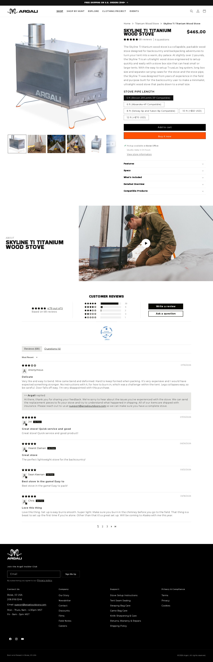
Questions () (52, 348)
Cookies (166, 605)
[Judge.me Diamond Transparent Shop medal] (106, 332)
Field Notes (65, 621)
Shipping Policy (118, 626)
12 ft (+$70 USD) (136, 117)
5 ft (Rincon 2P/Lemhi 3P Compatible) (148, 98)
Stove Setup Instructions (123, 595)
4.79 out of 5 (55, 308)
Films (61, 615)
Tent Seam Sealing (120, 600)
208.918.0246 (14, 599)
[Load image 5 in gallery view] (96, 144)
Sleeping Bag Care (120, 605)
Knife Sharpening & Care (123, 615)
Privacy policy (44, 580)
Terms (165, 595)
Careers (63, 626)
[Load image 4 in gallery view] (76, 144)
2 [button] (102, 526)
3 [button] (107, 526)
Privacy (166, 600)
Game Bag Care (119, 610)
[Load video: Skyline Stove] (146, 243)
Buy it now (164, 136)
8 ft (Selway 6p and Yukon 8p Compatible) (151, 111)
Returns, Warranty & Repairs (125, 621)
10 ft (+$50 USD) (192, 111)
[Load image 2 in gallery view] (37, 144)
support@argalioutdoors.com (87, 406)
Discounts (64, 610)
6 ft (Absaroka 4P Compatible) (144, 104)
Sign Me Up (70, 574)
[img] (29, 365)
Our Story (64, 595)
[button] (60, 11)
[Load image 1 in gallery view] (17, 144)
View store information (139, 154)
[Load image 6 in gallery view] (115, 144)
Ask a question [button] (166, 313)
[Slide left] (11, 144)
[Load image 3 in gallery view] (56, 144)
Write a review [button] (166, 306)
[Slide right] (112, 144)
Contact (63, 605)
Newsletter (65, 600)
